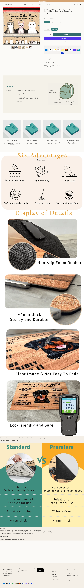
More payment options (62, 41)
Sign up (40, 570)
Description (49, 59)
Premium (54, 29)
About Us (54, 574)
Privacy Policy (55, 579)
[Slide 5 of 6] (26, 47)
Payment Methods (71, 578)
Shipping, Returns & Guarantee (55, 66)
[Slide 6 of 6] (30, 47)
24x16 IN (47, 22)
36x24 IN (62, 22)
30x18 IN (54, 22)
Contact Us (54, 576)
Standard (47, 29)
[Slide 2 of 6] (16, 47)
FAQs (68, 580)
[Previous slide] (4, 26)
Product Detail (50, 62)
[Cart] (80, 4)
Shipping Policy (71, 573)
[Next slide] (39, 26)
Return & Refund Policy (72, 575)
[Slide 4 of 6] (23, 47)
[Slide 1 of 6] (13, 47)
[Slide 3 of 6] (19, 47)
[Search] (74, 4)
